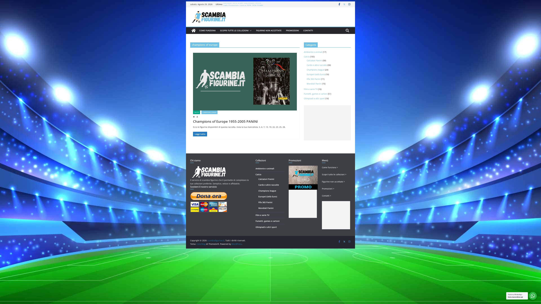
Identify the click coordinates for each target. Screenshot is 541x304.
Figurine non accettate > (333, 181)
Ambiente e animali (313, 52)
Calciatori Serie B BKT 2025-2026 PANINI (242, 4)
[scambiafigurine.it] (193, 30)
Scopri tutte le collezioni (234, 30)
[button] (250, 31)
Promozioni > (328, 188)
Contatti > (326, 195)
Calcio (196, 112)
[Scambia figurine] (209, 167)
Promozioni (292, 30)
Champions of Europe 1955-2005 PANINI (225, 121)
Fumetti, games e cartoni (315, 93)
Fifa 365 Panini (314, 79)
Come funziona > (330, 167)
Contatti (308, 30)
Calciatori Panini (314, 60)
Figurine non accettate (268, 30)
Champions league (209, 112)
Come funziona (207, 30)
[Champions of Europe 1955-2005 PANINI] (245, 81)
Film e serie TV (311, 89)
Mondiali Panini (314, 83)
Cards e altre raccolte (317, 65)
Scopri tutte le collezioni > (334, 174)
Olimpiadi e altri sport (314, 98)
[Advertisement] (327, 122)
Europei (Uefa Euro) (316, 74)
